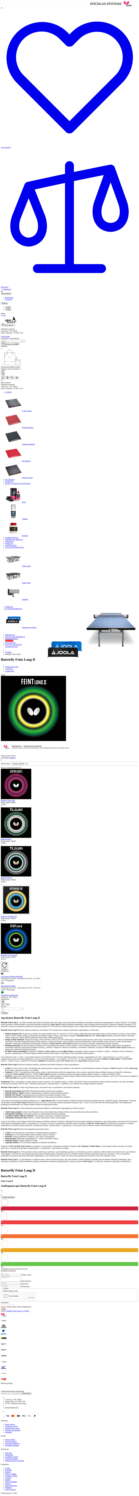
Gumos (7, 1468)
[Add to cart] (2, 845)
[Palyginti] (2, 1011)
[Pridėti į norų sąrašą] (4, 1011)
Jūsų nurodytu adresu (8, 986)
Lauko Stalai (26, 583)
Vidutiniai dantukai (28, 444)
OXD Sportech (10, 1489)
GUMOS (26, 1311)
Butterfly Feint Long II (14, 1311)
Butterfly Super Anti (8, 800)
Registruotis (9, 297)
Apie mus (8, 1453)
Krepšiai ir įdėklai (11, 1476)
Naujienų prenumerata (12, 1430)
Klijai (24, 502)
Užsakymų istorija (11, 1426)
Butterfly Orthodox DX (9, 916)
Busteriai (25, 536)
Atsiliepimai (10, 671)
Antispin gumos (27, 478)
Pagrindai (8, 1470)
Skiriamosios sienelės (29, 627)
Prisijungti (8, 299)
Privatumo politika (11, 1459)
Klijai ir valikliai (10, 1474)
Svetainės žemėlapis (12, 1445)
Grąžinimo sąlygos (11, 1457)
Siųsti (3, 1309)
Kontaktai (8, 1432)
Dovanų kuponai (11, 1441)
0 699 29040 (5, 336)
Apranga (8, 1478)
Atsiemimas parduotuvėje (9, 995)
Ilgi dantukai (26, 461)
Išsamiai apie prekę (11, 667)
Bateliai (7, 1480)
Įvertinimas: (5, 1303)
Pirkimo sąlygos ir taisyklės (14, 1461)
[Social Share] (3, 1001)
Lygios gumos (27, 411)
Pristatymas (9, 1455)
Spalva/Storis (5, 764)
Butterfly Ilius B (6, 878)
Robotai (8, 1484)
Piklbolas (8, 1488)
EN (4, 315)
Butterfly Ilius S (6, 839)
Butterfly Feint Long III (9, 955)
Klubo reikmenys (11, 1486)
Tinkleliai (25, 599)
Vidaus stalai (26, 566)
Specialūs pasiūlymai (12, 1443)
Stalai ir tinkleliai (11, 1482)
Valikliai (25, 519)
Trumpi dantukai (27, 427)
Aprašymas (9, 669)
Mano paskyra (6, 294)
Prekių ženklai (10, 1440)
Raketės (8, 1472)
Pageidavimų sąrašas (12, 1428)
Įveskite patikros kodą (10, 1291)
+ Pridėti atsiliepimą (8, 1197)
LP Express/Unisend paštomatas (12, 976)
